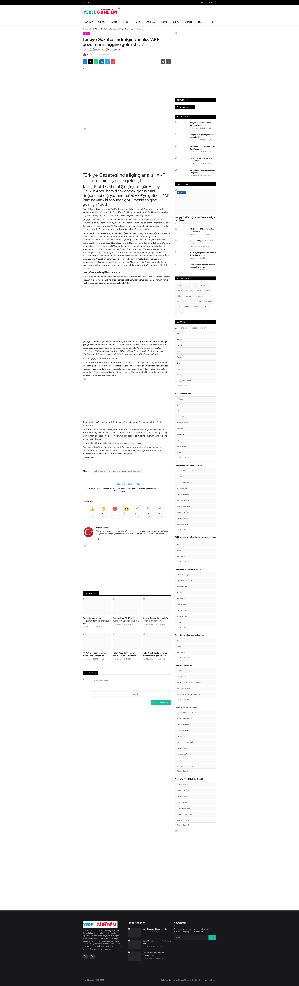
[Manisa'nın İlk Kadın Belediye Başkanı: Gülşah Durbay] (134, 956)
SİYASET (113, 22)
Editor (145, 932)
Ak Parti (205, 307)
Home (85, 29)
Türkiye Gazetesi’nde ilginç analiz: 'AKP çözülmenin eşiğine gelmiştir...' (118, 471)
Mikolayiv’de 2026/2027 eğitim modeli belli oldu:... (202, 230)
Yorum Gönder (159, 702)
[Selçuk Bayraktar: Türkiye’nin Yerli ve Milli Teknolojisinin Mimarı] (134, 944)
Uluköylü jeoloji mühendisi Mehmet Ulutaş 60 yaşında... (203, 254)
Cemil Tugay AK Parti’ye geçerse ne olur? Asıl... (202, 159)
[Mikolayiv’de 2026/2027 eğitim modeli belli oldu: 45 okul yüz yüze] (181, 232)
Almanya (180, 312)
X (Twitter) (184, 107)
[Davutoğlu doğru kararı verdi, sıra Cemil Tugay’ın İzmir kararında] (181, 149)
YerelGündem (181, 301)
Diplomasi (209, 301)
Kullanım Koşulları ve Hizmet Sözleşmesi (177, 980)
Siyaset (179, 285)
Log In (203, 2)
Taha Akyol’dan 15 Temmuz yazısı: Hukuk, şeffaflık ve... (155, 654)
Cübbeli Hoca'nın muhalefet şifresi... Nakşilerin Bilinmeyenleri (105, 489)
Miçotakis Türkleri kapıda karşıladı (142, 488)
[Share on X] (90, 61)
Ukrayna (204, 285)
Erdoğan (189, 291)
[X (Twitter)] (85, 956)
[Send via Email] (113, 61)
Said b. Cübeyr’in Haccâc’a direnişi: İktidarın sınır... (155, 619)
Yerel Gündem (102, 528)
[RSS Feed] (98, 539)
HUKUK (164, 22)
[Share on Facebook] (85, 61)
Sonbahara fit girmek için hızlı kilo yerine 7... (202, 242)
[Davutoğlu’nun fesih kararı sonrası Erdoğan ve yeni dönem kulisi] (181, 173)
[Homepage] (100, 11)
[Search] (213, 22)
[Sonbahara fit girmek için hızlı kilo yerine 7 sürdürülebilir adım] (181, 244)
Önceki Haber (119, 484)
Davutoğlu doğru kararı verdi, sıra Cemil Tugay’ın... (202, 147)
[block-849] (167, 8)
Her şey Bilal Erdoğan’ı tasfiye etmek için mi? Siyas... (195, 219)
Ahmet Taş (86, 627)
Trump (186, 307)
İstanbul (188, 296)
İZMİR (125, 22)
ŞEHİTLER (188, 22)
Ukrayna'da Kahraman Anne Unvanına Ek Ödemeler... (200, 124)
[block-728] (126, 148)
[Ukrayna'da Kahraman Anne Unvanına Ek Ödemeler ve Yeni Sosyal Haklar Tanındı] (181, 126)
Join (212, 937)
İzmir (187, 285)
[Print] (163, 61)
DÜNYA (176, 22)
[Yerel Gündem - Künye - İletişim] (134, 932)
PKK (199, 301)
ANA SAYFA (89, 22)
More (200, 22)
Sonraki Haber (134, 484)
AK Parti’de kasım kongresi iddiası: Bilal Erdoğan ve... (94, 654)
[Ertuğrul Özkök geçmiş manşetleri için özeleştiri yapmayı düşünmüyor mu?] (181, 137)
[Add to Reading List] (168, 61)
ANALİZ (137, 22)
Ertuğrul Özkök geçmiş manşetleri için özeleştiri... (202, 135)
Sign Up (210, 2)
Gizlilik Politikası (201, 980)
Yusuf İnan (178, 224)
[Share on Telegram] (107, 61)
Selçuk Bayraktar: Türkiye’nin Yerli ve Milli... (157, 942)
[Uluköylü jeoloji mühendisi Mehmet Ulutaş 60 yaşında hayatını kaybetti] (181, 256)
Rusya (198, 291)
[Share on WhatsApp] (96, 61)
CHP (195, 285)
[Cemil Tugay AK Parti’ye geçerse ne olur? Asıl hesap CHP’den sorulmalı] (181, 161)
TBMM (179, 296)
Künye (212, 980)
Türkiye (179, 291)
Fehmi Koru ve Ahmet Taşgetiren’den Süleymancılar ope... (96, 621)
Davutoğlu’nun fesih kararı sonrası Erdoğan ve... (202, 171)
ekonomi (199, 296)
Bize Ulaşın (86, 2)
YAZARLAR (150, 22)
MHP (192, 301)
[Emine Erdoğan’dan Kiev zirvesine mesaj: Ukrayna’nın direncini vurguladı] (181, 267)
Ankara (207, 291)
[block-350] (195, 33)
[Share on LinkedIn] (101, 61)
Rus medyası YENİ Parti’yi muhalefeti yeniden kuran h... (126, 619)
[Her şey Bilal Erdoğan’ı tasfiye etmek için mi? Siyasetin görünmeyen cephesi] (195, 202)
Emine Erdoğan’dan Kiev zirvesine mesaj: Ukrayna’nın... (202, 265)
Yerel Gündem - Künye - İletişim (155, 929)
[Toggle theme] (215, 2)
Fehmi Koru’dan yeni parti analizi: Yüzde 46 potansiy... (125, 654)
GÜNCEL (101, 22)
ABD (178, 307)
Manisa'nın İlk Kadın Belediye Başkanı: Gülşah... (154, 954)
